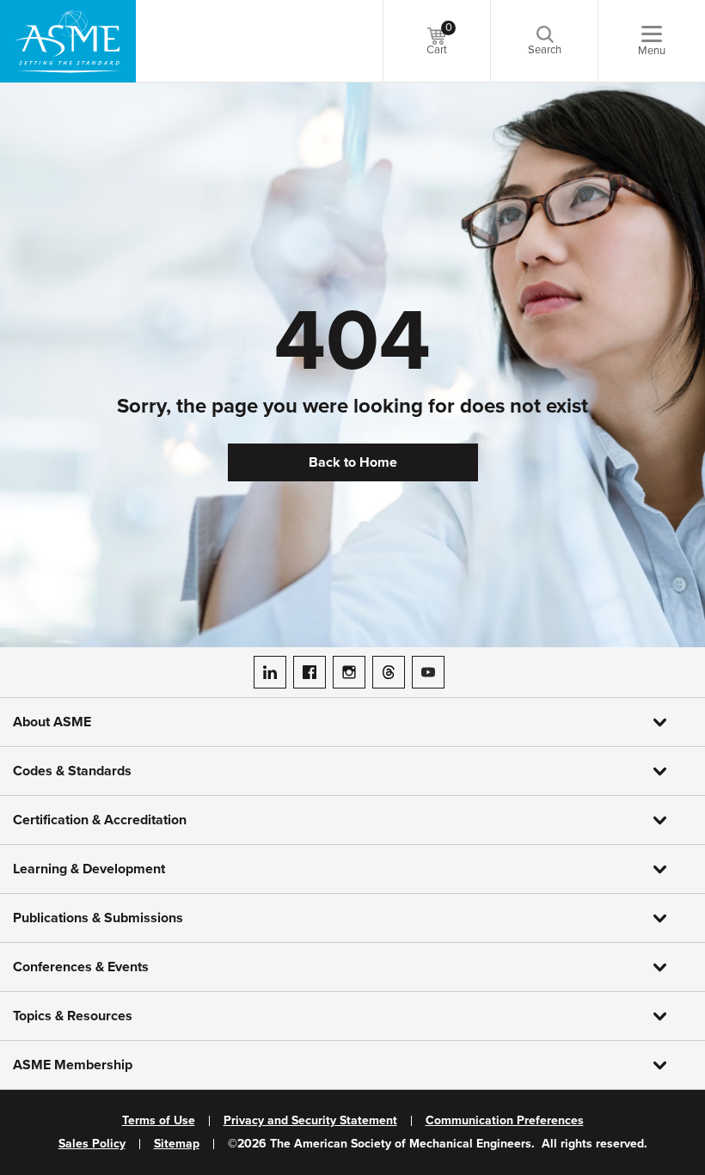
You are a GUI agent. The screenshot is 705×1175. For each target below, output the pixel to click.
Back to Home (353, 462)
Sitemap (176, 1144)
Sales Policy (92, 1144)
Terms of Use (158, 1121)
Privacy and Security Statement (310, 1121)
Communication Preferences (505, 1121)
